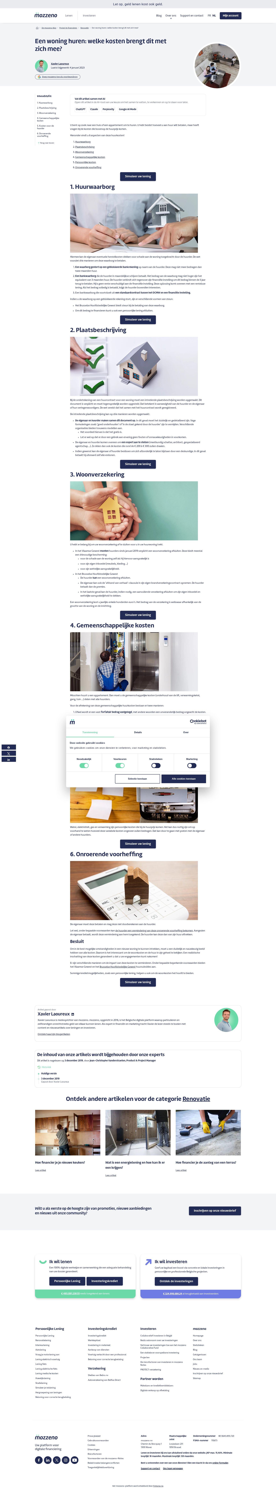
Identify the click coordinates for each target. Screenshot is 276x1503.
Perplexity (108, 109)
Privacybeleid (94, 1436)
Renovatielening (43, 1340)
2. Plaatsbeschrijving (46, 108)
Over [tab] (186, 732)
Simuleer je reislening (45, 1388)
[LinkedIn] (48, 1460)
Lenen (69, 15)
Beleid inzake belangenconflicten (103, 1463)
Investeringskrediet (105, 1281)
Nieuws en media (201, 1369)
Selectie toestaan (137, 779)
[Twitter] (56, 1460)
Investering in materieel (99, 1345)
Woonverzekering (84, 152)
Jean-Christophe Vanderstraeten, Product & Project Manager (123, 1061)
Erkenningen (94, 1450)
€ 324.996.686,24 (172, 1294)
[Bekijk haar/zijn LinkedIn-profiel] (72, 1014)
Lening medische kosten (46, 1374)
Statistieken (198, 1345)
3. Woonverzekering (46, 113)
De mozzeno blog (49, 28)
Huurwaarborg (83, 142)
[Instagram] (65, 1460)
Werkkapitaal (94, 1340)
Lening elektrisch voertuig (47, 1360)
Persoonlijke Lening (67, 1281)
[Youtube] (74, 1460)
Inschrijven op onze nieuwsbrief (215, 1210)
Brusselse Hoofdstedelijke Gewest (118, 967)
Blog (159, 15)
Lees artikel (40, 1170)
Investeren (89, 15)
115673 (214, 1441)
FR (209, 15)
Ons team (197, 1360)
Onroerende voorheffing (88, 167)
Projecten (145, 1358)
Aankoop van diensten (98, 1350)
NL (214, 15)
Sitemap (197, 1378)
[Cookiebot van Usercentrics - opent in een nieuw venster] (192, 721)
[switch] (120, 765)
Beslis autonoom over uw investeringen (159, 1340)
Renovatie (84, 28)
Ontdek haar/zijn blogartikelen (54, 1034)
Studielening (41, 1383)
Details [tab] (138, 732)
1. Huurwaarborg (44, 103)
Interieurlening (42, 1345)
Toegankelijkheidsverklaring (101, 1468)
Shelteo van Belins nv (98, 1375)
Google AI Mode (127, 109)
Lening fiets (40, 1364)
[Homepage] (45, 15)
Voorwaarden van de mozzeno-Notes (106, 1459)
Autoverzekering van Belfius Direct (104, 1380)
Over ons (197, 1340)
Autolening (40, 1350)
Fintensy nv (158, 1486)
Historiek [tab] (46, 1067)
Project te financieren (68, 28)
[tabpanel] (138, 1078)
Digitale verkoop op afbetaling (154, 1391)
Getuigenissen (199, 1355)
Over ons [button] (170, 15)
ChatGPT (80, 109)
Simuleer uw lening (138, 176)
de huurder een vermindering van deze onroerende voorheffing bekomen (154, 931)
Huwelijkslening (42, 1378)
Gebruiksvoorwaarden (98, 1441)
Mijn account (230, 15)
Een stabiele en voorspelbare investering (159, 1353)
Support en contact (191, 15)
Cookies (91, 1445)
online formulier (220, 1463)
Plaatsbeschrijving (85, 147)
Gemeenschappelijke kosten (90, 157)
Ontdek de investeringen (176, 1281)
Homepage (198, 1336)
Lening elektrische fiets (46, 1369)
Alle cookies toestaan (184, 779)
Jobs (195, 1364)
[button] (138, 1500)
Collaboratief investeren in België (156, 1336)
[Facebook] (39, 1460)
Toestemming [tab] (90, 732)
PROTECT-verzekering (150, 1370)
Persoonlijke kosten (85, 162)
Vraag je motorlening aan (47, 1355)
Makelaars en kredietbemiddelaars (156, 1386)
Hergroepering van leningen (48, 1393)
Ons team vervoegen (173, 1469)
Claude (94, 109)
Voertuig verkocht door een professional (107, 1355)
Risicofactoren (95, 1454)
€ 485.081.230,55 (70, 1294)
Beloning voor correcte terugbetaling (53, 1397)
